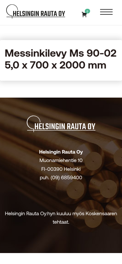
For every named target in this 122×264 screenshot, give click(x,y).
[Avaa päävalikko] (106, 12)
